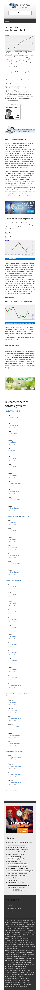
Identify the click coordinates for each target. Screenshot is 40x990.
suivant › (23, 890)
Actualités (11, 912)
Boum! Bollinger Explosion (16, 882)
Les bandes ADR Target (15, 861)
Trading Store (12, 878)
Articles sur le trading (14, 908)
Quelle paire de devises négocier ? (18, 864)
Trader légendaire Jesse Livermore (18, 873)
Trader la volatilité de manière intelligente (20, 871)
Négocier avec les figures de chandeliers (20, 842)
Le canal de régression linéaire (17, 875)
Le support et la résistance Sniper (18, 852)
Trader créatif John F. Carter (16, 854)
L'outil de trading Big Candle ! (16, 859)
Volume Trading (12, 880)
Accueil (7, 21)
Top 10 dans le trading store (16, 887)
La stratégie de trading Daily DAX (17, 866)
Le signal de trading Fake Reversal (18, 849)
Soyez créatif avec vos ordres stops (18, 885)
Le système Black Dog (14, 857)
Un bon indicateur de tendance (17, 847)
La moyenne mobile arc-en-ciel (17, 845)
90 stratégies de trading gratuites (18, 868)
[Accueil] (20, 6)
